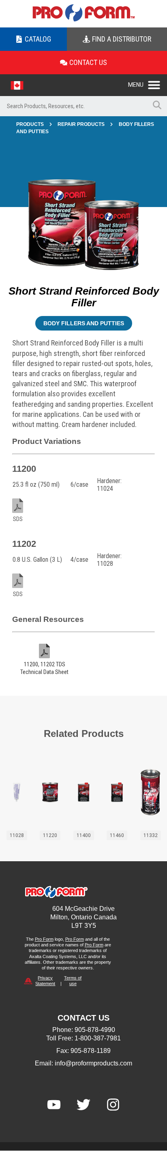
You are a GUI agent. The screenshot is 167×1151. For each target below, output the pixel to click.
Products (30, 124)
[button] (147, 82)
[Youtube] (54, 1104)
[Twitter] (83, 1104)
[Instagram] (113, 1104)
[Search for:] (73, 106)
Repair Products (81, 124)
